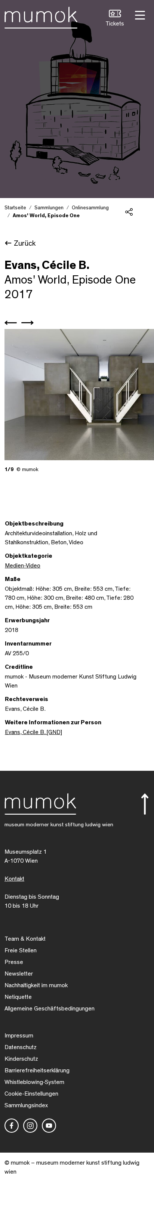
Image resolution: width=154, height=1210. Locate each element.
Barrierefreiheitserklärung (37, 1070)
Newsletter (18, 974)
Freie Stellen (20, 950)
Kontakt (14, 879)
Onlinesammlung (90, 207)
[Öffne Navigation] (139, 14)
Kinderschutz (21, 1059)
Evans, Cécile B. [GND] (33, 732)
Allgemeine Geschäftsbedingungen (49, 1009)
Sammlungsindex (26, 1105)
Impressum (18, 1036)
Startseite (15, 207)
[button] (114, 19)
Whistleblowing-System (34, 1082)
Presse (13, 962)
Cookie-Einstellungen (31, 1094)
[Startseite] (40, 16)
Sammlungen (49, 207)
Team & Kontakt (25, 939)
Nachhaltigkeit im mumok (36, 985)
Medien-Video (22, 566)
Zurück (25, 243)
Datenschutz (20, 1047)
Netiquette (18, 997)
